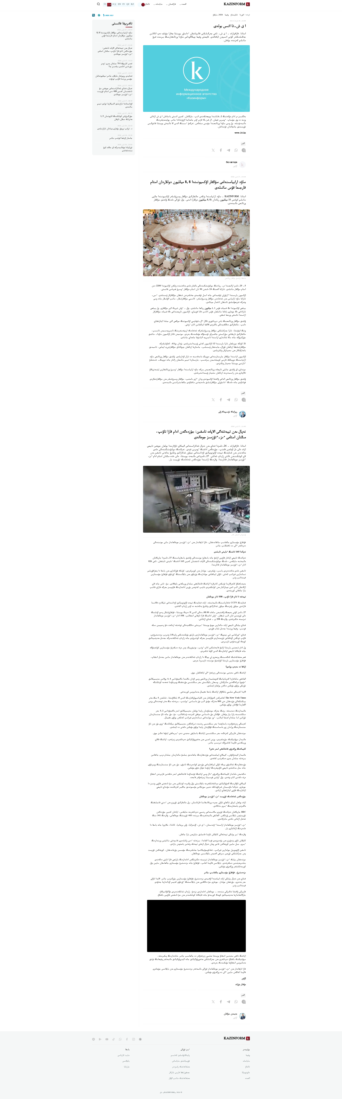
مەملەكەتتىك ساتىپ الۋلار (179, 1078)
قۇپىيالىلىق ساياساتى (181, 1061)
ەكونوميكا (246, 1072)
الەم (243, 143)
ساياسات (246, 1061)
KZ (132, 4)
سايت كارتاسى (124, 1055)
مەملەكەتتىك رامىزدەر (181, 1067)
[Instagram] (244, 151)
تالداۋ (147, 5)
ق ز (109, 4)
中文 (114, 4)
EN (119, 4)
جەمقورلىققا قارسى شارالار (179, 1072)
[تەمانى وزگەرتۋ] (141, 5)
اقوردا (242, 15)
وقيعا (227, 15)
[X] (213, 151)
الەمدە (247, 1078)
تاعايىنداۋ (234, 15)
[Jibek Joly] (107, 15)
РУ (124, 4)
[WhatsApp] (236, 151)
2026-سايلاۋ (218, 15)
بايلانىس (126, 1061)
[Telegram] (228, 151)
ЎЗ (105, 4)
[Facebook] (221, 151)
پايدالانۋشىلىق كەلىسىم (180, 1055)
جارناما (127, 1067)
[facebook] (127, 1039)
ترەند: (247, 15)
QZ (127, 4)
